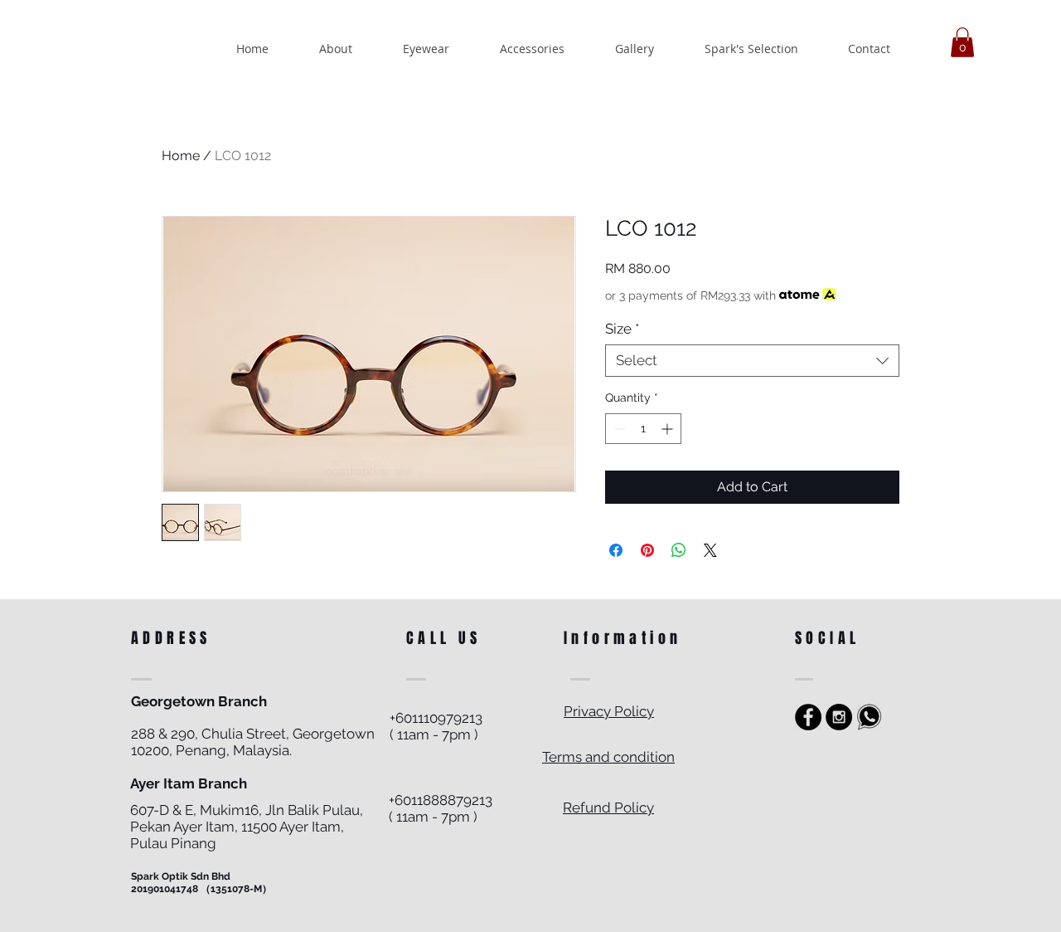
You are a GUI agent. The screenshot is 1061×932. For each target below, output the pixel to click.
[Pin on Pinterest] (647, 550)
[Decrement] (618, 428)
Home (181, 155)
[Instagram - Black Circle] (839, 717)
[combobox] (752, 360)
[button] (962, 42)
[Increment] (668, 428)
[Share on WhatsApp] (679, 550)
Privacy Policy (609, 711)
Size (622, 328)
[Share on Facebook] (616, 550)
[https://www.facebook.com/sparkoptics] (808, 717)
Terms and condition (608, 757)
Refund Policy (608, 807)
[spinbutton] (643, 428)
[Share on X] (710, 550)
